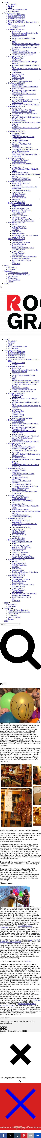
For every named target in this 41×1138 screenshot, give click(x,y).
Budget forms (12, 278)
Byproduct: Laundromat (20, 215)
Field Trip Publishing (19, 228)
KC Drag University (19, 194)
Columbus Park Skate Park (21, 144)
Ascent (14, 224)
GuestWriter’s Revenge (20, 178)
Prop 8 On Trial (17, 255)
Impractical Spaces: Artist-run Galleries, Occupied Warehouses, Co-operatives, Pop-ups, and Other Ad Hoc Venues (26, 45)
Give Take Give (17, 214)
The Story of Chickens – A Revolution (25, 235)
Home (6, 2)
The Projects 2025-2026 (16, 15)
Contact (10, 282)
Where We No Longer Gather (22, 112)
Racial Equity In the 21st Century (23, 38)
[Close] (20, 1124)
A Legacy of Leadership (20, 51)
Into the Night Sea (18, 201)
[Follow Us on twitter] (6, 1029)
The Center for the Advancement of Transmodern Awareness (24, 257)
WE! (13, 262)
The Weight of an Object (20, 172)
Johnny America (17, 246)
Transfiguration (17, 79)
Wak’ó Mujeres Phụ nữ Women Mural (25, 87)
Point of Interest (17, 251)
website (28, 961)
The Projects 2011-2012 (16, 223)
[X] (10, 1135)
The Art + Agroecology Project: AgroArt (25, 104)
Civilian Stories (17, 192)
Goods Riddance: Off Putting (22, 147)
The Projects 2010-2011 (16, 239)
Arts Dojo (15, 126)
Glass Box (15, 49)
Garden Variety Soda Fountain (22, 101)
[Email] (30, 1135)
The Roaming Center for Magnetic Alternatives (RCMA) (24, 91)
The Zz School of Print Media (22, 163)
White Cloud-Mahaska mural (22, 81)
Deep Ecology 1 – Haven (21, 242)
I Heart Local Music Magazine (22, 54)
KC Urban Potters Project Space (23, 110)
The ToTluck (16, 108)
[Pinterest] (23, 1135)
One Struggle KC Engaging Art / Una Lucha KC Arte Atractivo (25, 150)
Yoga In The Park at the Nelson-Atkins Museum (20, 941)
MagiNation (16, 135)
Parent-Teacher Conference (21, 180)
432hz (14, 42)
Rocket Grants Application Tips (19, 274)
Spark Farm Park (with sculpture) (23, 221)
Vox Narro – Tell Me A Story (21, 210)
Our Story (11, 6)
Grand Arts (36, 1000)
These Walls (16, 31)
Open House (16, 72)
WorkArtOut (16, 264)
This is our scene (18, 88)
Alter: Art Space (17, 97)
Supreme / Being (18, 78)
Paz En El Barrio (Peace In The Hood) (25, 99)
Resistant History (18, 233)
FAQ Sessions (13, 276)
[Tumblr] (17, 1135)
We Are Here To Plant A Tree (22, 219)
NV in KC (15, 230)
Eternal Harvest (17, 103)
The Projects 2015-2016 (16, 131)
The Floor (15, 115)
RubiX (14, 40)
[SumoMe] (37, 1135)
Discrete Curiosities (19, 226)
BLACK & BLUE (17, 85)
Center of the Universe (20, 140)
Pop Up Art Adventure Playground (24, 53)
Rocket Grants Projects (12, 13)
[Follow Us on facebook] (1, 1029)
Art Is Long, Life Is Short (20, 208)
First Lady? (16, 199)
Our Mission (12, 4)
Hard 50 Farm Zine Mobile (21, 190)
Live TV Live (16, 142)
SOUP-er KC (16, 76)
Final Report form (14, 280)
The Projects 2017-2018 (16, 83)
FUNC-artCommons (19, 162)
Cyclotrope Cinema (19, 217)
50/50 (14, 165)
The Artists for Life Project (21, 183)
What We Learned (18, 26)
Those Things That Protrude (22, 205)
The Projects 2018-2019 (16, 56)
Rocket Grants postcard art (17, 9)
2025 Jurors (12, 267)
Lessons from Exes (18, 167)
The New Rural (17, 119)
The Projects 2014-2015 (16, 158)
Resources (8, 271)
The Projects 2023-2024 (16, 18)
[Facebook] (3, 1135)
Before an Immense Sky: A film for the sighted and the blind (25, 34)
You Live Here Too (18, 237)
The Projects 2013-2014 (16, 181)
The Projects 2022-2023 (16, 20)
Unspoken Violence (19, 133)
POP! (14, 206)
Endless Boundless (19, 244)
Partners (15, 28)
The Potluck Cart (18, 74)
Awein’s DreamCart (19, 212)
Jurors (6, 265)
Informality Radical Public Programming (26, 117)
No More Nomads (18, 196)
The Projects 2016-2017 (16, 106)
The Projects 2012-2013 (16, 203)
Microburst (15, 146)
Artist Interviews (13, 11)
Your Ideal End (17, 185)
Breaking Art (16, 60)
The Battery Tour (18, 58)
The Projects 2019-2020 (16, 29)
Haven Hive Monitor (19, 121)
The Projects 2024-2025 (16, 17)
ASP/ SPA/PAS (17, 240)
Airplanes (15, 36)
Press (10, 8)
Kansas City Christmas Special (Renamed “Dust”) (23, 248)
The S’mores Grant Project (21, 260)
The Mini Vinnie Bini (19, 153)
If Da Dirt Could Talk (19, 197)
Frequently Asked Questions (18, 273)
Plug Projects (16, 231)
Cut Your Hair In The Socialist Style (24, 113)
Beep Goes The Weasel (20, 160)
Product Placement (18, 253)
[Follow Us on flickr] (3, 1029)
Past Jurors (12, 269)
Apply (6, 283)
